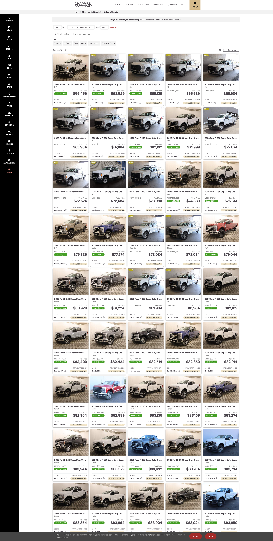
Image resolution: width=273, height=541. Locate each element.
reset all (113, 27)
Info (183, 5)
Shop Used (143, 5)
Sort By (219, 50)
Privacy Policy (62, 538)
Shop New (129, 5)
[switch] (57, 43)
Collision (172, 5)
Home (117, 5)
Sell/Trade (158, 5)
